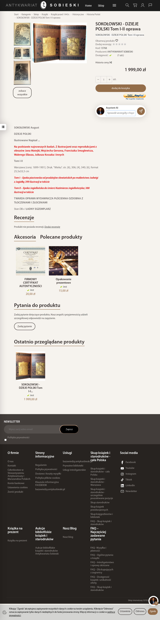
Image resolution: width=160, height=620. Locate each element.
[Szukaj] (127, 5)
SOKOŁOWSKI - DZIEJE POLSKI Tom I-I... (30, 388)
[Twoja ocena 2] (116, 45)
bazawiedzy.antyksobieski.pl (50, 489)
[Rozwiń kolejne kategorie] (114, 5)
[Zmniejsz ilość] (109, 79)
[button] (60, 43)
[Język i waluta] (150, 5)
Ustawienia (125, 611)
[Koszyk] (135, 5)
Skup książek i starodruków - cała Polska (100, 472)
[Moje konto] (143, 5)
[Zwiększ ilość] (98, 79)
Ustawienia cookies (18, 487)
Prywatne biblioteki (73, 466)
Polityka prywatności (18, 437)
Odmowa (140, 611)
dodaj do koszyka (121, 88)
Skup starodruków (100, 502)
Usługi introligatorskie (74, 470)
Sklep (101, 5)
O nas (10, 461)
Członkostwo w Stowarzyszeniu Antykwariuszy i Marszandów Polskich (19, 474)
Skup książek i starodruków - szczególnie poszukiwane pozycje (101, 494)
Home (88, 5)
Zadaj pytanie (25, 326)
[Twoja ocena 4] (122, 45)
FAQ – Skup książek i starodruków (101, 523)
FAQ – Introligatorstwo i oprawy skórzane (102, 564)
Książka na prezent (17, 540)
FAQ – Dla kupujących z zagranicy (101, 571)
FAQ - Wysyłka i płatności (98, 549)
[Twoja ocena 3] (119, 45)
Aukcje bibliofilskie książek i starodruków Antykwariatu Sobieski (47, 551)
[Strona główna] (43, 5)
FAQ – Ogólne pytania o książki (101, 556)
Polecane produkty (61, 237)
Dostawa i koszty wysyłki (48, 474)
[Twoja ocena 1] (113, 45)
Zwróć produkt (15, 492)
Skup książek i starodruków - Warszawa (97, 482)
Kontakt (12, 466)
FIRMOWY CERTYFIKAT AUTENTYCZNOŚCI (30, 283)
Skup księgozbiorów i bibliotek (101, 515)
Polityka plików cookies (47, 478)
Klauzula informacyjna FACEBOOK (47, 484)
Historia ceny (102, 62)
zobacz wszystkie (22, 93)
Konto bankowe (16, 483)
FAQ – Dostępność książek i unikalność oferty (100, 580)
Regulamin (41, 465)
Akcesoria (25, 237)
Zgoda (153, 611)
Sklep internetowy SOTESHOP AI (141, 600)
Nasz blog (68, 537)
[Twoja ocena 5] (125, 45)
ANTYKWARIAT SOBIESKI (120, 52)
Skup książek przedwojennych (99, 508)
